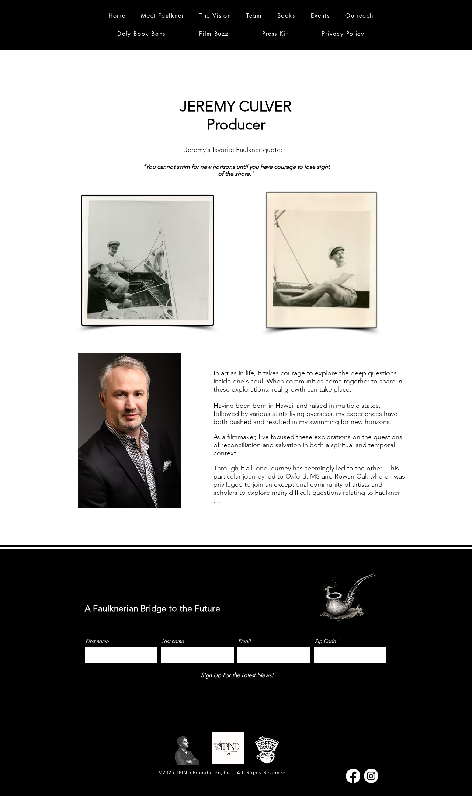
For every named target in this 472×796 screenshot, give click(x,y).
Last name (173, 641)
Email (244, 641)
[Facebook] (353, 776)
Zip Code (325, 641)
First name (97, 641)
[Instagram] (371, 776)
